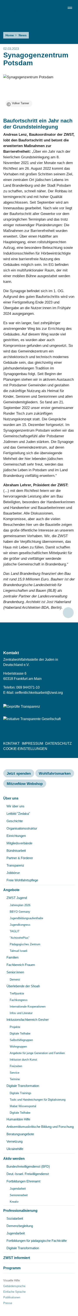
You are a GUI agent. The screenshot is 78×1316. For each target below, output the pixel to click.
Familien (12, 957)
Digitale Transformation (22, 1086)
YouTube (71, 636)
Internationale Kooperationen (28, 1006)
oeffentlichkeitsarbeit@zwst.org (39, 692)
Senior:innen (15, 972)
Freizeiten (16, 1066)
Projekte (15, 1027)
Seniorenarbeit (19, 1195)
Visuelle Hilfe (11, 1280)
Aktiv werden (14, 1158)
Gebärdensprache (14, 1286)
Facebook (44, 636)
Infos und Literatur (21, 1013)
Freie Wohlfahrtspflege (22, 880)
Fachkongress (19, 1000)
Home (9, 35)
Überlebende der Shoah (23, 986)
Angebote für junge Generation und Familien (37, 1053)
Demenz (15, 979)
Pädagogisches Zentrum (25, 944)
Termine (15, 1079)
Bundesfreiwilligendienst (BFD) (28, 1166)
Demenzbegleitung (19, 1226)
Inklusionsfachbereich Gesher (27, 1019)
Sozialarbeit (14, 1218)
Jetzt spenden (19, 773)
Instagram (62, 636)
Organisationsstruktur (21, 828)
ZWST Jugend (16, 898)
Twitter (53, 636)
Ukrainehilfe (14, 1149)
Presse (7, 1303)
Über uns (10, 798)
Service (14, 1072)
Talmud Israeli (18, 950)
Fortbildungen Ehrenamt (23, 1181)
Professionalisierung (20, 1210)
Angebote (11, 890)
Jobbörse (13, 873)
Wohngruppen (18, 1046)
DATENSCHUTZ (58, 743)
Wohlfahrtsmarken (55, 773)
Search (61, 7)
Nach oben (68, 612)
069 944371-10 (28, 687)
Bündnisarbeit (16, 850)
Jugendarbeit (18, 1188)
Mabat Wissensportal (23, 1106)
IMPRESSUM (32, 743)
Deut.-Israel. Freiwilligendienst (27, 1174)
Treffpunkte (17, 993)
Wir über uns (15, 806)
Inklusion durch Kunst (23, 1059)
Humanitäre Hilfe (18, 1119)
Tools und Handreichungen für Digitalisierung (37, 1099)
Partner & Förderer (19, 858)
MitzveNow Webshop (25, 784)
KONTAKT (11, 743)
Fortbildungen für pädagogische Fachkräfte (36, 1240)
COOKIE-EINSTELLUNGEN (25, 749)
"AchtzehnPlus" (19, 937)
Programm (12, 1268)
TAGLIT (15, 931)
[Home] (23, 14)
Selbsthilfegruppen (21, 1040)
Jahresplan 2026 (20, 905)
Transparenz (15, 865)
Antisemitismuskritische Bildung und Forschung (40, 1126)
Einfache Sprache (14, 1291)
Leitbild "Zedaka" (18, 813)
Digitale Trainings (20, 1093)
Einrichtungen (16, 836)
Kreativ (14, 1201)
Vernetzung (14, 1141)
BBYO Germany (20, 911)
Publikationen (11, 1297)
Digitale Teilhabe (20, 1033)
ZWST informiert (16, 1258)
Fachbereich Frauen (20, 965)
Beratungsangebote (20, 1134)
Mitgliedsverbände (19, 843)
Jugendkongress (20, 924)
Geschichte (14, 821)
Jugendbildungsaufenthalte (26, 918)
